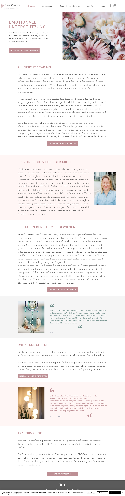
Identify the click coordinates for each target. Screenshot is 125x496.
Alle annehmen (114, 493)
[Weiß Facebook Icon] (65, 485)
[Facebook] (110, 6)
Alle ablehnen (102, 493)
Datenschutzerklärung (18, 494)
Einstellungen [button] (91, 493)
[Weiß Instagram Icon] (60, 485)
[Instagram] (115, 6)
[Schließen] (123, 493)
